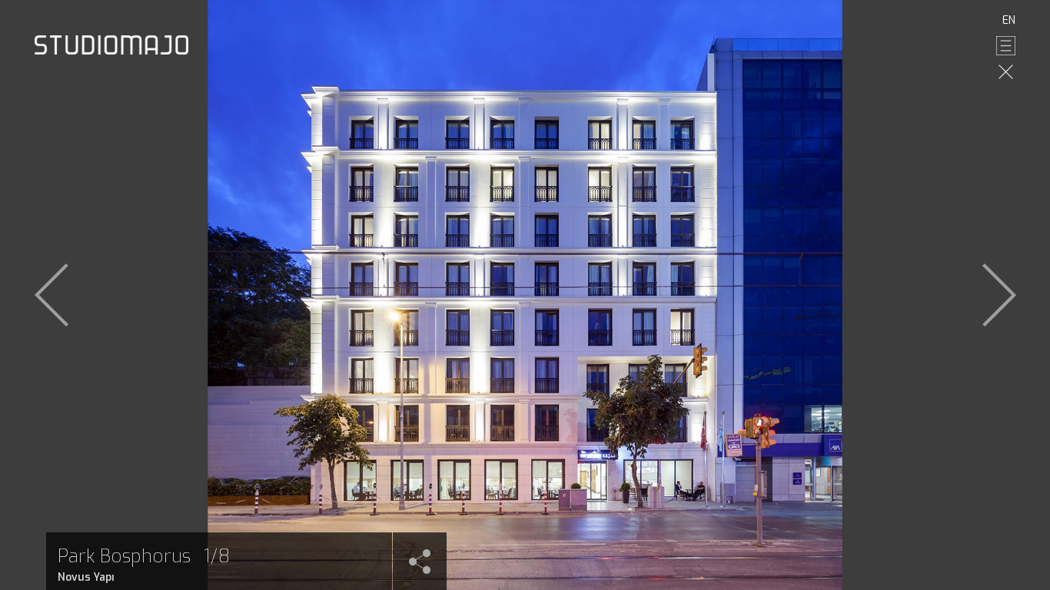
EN (1008, 20)
